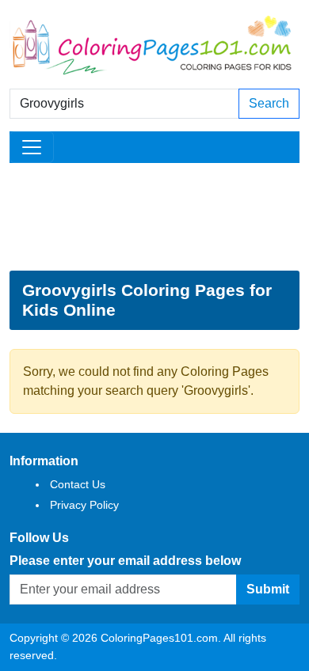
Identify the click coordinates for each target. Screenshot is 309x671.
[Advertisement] (154, 216)
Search (269, 103)
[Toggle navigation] (32, 147)
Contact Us (77, 484)
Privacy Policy (84, 505)
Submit (267, 589)
